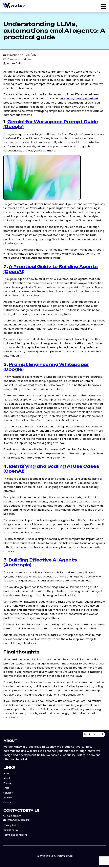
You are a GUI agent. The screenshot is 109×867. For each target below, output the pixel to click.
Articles (7, 797)
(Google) (50, 124)
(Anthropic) (40, 562)
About (6, 778)
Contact (8, 802)
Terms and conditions (15, 834)
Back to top (94, 734)
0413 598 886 (12, 816)
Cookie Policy (10, 830)
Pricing (7, 783)
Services (8, 792)
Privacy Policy (11, 825)
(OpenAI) (50, 269)
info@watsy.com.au (16, 820)
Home (6, 773)
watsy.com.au (65, 856)
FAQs (6, 788)
